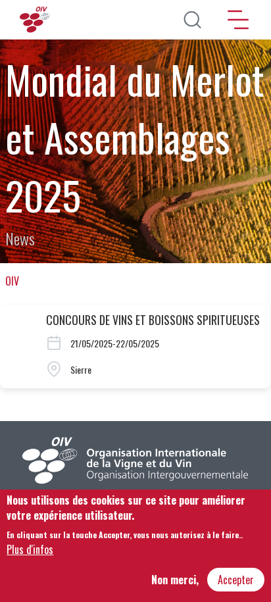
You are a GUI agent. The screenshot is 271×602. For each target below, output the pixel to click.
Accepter (236, 580)
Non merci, (175, 580)
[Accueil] (36, 20)
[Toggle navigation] (238, 19)
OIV (12, 281)
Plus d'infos (30, 549)
